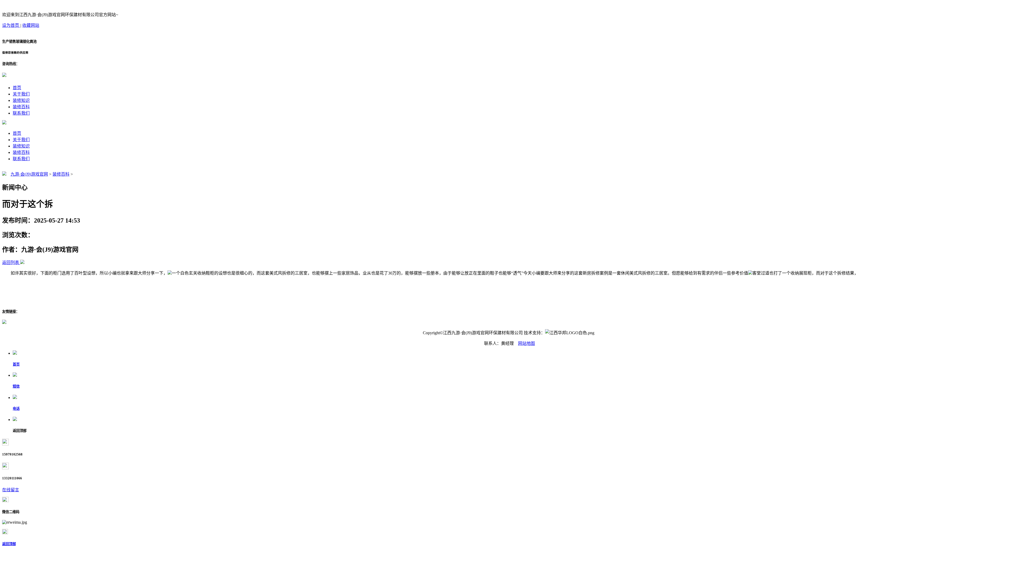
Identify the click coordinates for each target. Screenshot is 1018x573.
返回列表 (10, 262)
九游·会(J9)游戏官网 (29, 174)
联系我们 (21, 113)
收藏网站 (30, 25)
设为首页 (11, 25)
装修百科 (21, 107)
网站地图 (526, 343)
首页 (17, 87)
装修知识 (21, 100)
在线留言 (10, 490)
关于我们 (21, 94)
